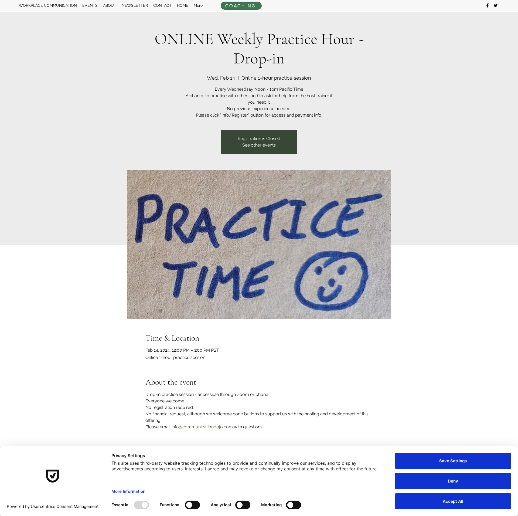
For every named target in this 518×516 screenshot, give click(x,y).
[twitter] (495, 5)
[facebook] (487, 5)
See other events (259, 145)
